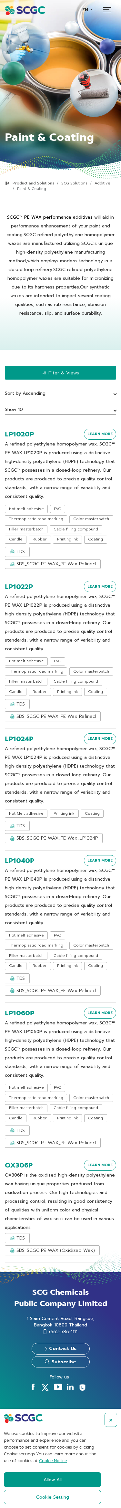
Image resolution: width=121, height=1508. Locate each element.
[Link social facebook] (33, 1388)
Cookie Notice (53, 1460)
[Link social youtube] (58, 1388)
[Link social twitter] (45, 1390)
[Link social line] (82, 1390)
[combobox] (87, 9)
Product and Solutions (33, 183)
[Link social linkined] (70, 1388)
